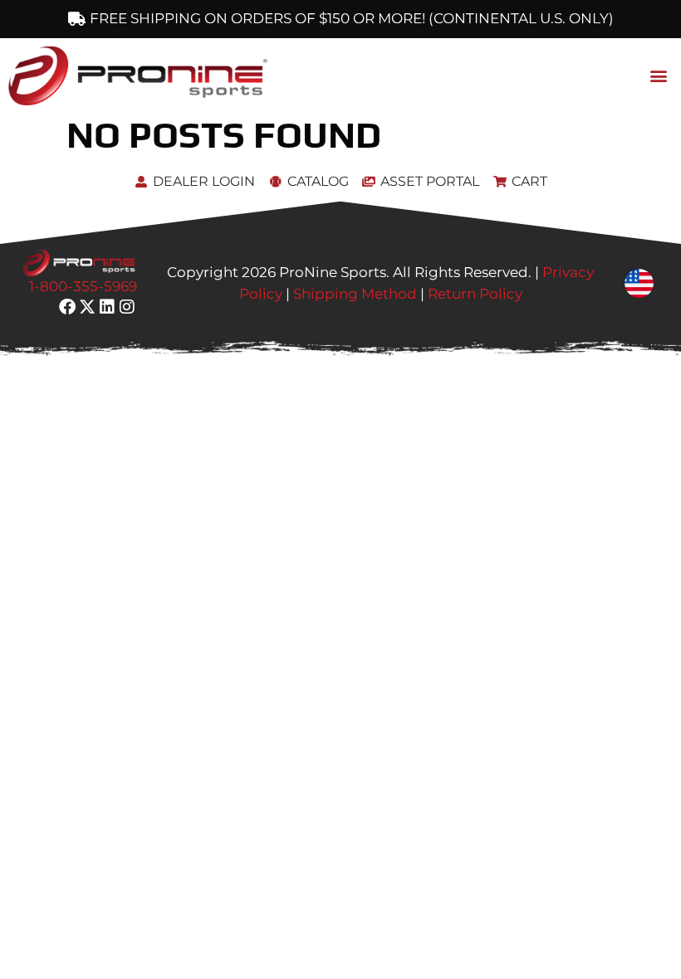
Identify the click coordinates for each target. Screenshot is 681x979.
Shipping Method (355, 293)
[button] (659, 76)
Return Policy (475, 293)
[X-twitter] (87, 307)
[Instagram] (127, 307)
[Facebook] (67, 307)
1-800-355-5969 (83, 286)
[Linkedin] (107, 307)
